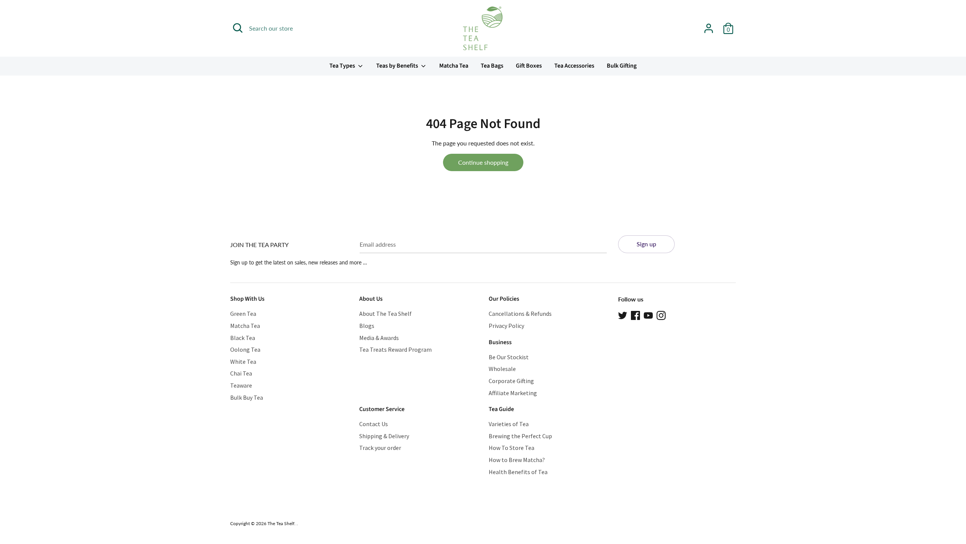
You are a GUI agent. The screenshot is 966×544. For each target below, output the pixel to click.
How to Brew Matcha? (517, 460)
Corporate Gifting (511, 381)
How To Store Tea (511, 447)
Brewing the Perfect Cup (520, 436)
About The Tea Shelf (385, 313)
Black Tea (242, 338)
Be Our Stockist (509, 357)
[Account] (708, 25)
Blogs (366, 325)
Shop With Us (247, 299)
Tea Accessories (574, 66)
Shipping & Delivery (384, 436)
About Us (371, 299)
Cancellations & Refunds (520, 313)
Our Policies (504, 299)
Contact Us (373, 424)
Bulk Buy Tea (246, 397)
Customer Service (382, 409)
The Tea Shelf (281, 523)
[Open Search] (237, 28)
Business (500, 342)
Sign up (646, 243)
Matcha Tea (453, 66)
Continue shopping (483, 162)
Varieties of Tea (509, 424)
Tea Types (342, 66)
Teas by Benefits (397, 66)
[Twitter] (622, 314)
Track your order (380, 447)
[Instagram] (661, 314)
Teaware (241, 385)
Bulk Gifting (622, 66)
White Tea (243, 361)
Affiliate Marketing (513, 393)
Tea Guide (501, 409)
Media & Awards (379, 338)
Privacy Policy (506, 325)
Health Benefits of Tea (518, 472)
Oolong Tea (245, 349)
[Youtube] (648, 314)
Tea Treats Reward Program (395, 349)
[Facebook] (635, 314)
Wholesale (502, 368)
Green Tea (243, 313)
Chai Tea (241, 373)
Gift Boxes (529, 66)
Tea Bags (492, 66)
